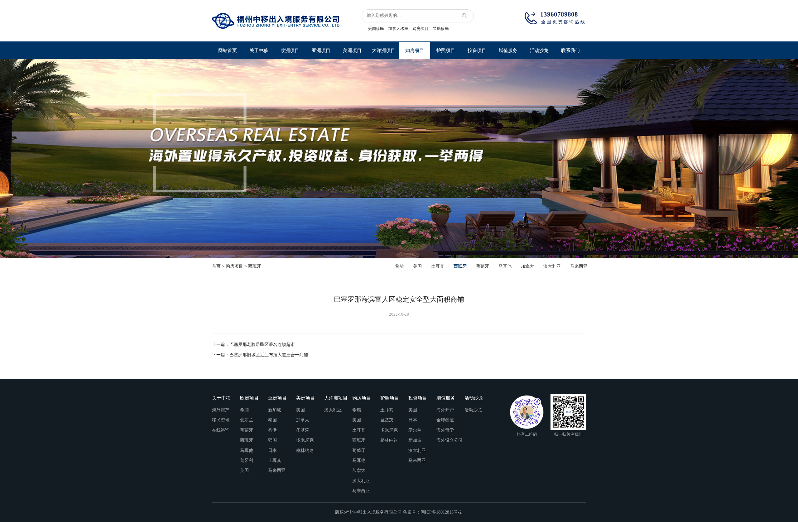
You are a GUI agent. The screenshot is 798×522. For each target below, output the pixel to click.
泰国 (272, 420)
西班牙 (254, 266)
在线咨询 (220, 430)
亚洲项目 (321, 50)
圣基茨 (302, 430)
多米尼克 (305, 440)
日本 (272, 450)
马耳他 (505, 266)
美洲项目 (352, 50)
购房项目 (420, 28)
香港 (272, 430)
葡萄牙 (482, 266)
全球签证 (445, 420)
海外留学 (445, 430)
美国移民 (376, 28)
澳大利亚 (552, 266)
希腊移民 (441, 28)
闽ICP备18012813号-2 (442, 512)
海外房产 (220, 410)
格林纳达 (305, 450)
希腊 (399, 266)
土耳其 (437, 266)
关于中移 (258, 50)
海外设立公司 (449, 440)
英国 (244, 470)
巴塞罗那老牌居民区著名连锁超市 (262, 344)
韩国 (272, 440)
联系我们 (570, 50)
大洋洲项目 (383, 50)
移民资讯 (220, 420)
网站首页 (227, 50)
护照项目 (445, 50)
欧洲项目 (290, 50)
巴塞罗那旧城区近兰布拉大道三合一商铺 (268, 354)
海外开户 (445, 410)
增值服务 (508, 50)
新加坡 (274, 410)
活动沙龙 (539, 50)
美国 (417, 266)
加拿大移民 (398, 28)
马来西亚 (579, 266)
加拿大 (527, 266)
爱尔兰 (246, 420)
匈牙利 (246, 460)
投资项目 (477, 50)
